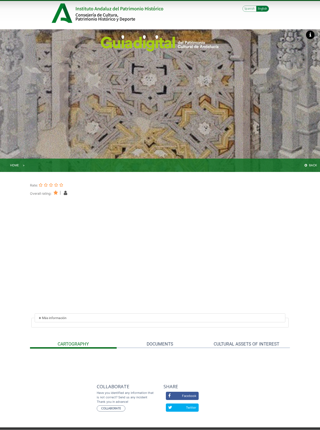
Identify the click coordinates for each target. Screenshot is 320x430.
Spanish (249, 9)
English (262, 9)
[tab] (73, 344)
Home (14, 165)
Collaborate (111, 408)
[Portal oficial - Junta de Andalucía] (62, 13)
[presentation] (73, 344)
